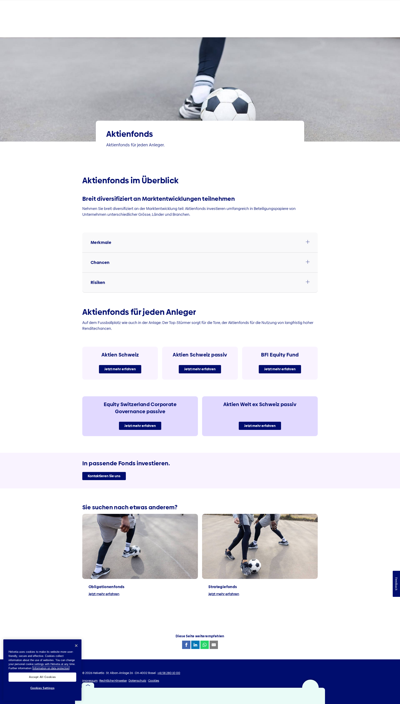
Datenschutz (137, 681)
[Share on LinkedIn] (195, 645)
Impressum (90, 681)
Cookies (153, 681)
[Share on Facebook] (186, 645)
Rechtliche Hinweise (113, 681)
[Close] (76, 645)
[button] (200, 242)
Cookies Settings (42, 687)
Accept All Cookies (42, 676)
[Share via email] (214, 645)
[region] (42, 670)
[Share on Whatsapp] (204, 645)
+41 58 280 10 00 (169, 673)
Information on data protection (51, 668)
